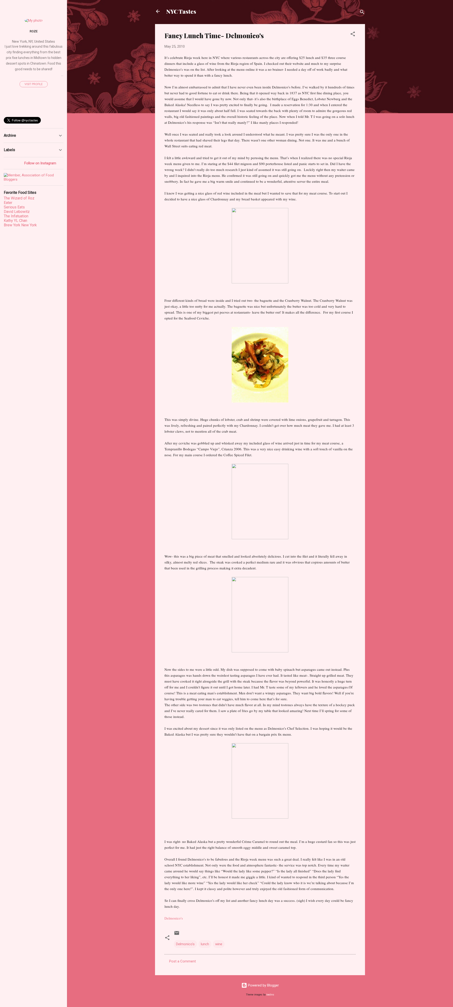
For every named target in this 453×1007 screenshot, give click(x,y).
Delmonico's (185, 944)
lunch (205, 944)
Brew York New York (20, 225)
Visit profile (34, 84)
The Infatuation (16, 216)
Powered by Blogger (263, 985)
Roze (34, 31)
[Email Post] (177, 934)
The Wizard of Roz (19, 198)
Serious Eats (14, 207)
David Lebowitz (17, 211)
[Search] (362, 13)
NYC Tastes (181, 11)
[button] (353, 34)
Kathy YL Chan (15, 220)
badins (270, 994)
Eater (8, 202)
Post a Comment (182, 961)
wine (218, 944)
